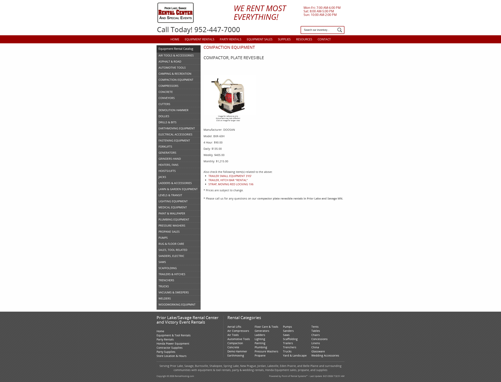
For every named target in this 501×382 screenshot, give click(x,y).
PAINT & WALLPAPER (172, 213)
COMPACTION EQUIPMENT (176, 80)
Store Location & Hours (172, 356)
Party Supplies (166, 352)
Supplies (284, 39)
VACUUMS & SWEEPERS (174, 292)
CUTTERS (164, 104)
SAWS (162, 262)
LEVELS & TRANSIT (170, 195)
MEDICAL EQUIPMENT (173, 207)
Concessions (319, 339)
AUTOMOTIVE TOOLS (172, 67)
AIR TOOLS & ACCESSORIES (176, 55)
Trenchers (289, 347)
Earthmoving (235, 355)
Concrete (233, 347)
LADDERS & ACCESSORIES (175, 183)
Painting (260, 343)
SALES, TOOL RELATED (173, 250)
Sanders (288, 331)
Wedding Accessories (325, 355)
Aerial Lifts (234, 326)
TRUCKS (164, 286)
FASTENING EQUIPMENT (174, 140)
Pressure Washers (266, 351)
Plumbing (261, 347)
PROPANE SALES (169, 231)
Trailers (288, 343)
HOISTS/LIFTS (167, 171)
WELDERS (165, 298)
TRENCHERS (166, 280)
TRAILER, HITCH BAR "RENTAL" (228, 180)
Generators (262, 331)
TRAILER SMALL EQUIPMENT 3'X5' (230, 176)
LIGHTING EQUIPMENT (173, 201)
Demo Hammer (237, 351)
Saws (286, 335)
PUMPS (163, 238)
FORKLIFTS (165, 146)
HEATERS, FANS (168, 165)
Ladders (260, 335)
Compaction (235, 343)
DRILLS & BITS (168, 122)
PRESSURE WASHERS (172, 225)
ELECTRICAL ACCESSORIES (175, 134)
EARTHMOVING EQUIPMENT (177, 128)
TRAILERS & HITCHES (172, 274)
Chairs (315, 335)
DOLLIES (164, 116)
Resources (304, 39)
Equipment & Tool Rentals (174, 335)
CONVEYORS (167, 98)
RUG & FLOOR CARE (171, 244)
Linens (315, 343)
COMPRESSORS (168, 86)
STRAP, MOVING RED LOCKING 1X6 (230, 184)
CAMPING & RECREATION (175, 73)
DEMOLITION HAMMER (173, 110)
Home (174, 39)
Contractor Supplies (170, 347)
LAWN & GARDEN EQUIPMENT (178, 189)
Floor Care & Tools (266, 326)
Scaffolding (290, 339)
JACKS (162, 177)
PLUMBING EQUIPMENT (174, 219)
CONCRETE (166, 92)
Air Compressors (238, 331)
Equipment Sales (259, 39)
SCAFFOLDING (168, 268)
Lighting (260, 339)
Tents (315, 326)
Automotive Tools (238, 339)
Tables (315, 331)
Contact (324, 39)
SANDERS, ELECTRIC (171, 256)
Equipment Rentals (199, 39)
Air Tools (233, 335)
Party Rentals (230, 39)
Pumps (287, 326)
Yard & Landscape (295, 355)
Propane (260, 355)
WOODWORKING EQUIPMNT (177, 304)
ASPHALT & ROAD (170, 61)
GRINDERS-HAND (170, 159)
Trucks (287, 351)
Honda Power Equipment (173, 343)
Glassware (318, 351)
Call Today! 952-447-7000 (198, 29)
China (315, 347)
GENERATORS (167, 152)
